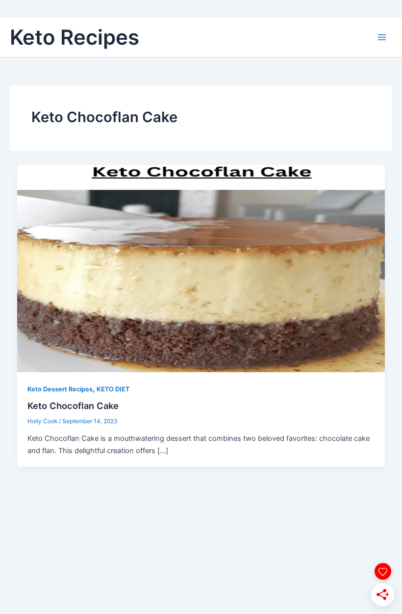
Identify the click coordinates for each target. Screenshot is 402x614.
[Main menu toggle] (382, 37)
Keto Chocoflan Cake (73, 405)
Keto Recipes (74, 37)
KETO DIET (113, 389)
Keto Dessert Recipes (60, 389)
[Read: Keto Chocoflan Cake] (201, 268)
